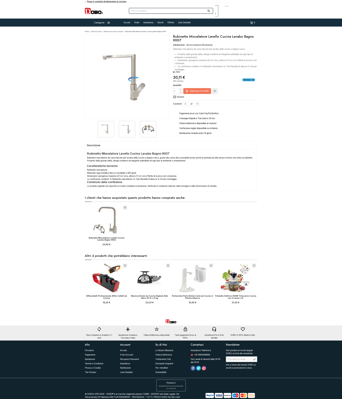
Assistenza (148, 22)
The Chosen (90, 372)
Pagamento (90, 354)
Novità (160, 22)
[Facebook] (193, 368)
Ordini (136, 22)
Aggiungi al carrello (197, 91)
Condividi (185, 104)
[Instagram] (204, 368)
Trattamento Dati (163, 359)
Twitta (191, 104)
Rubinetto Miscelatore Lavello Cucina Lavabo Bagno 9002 (106, 239)
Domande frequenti (164, 363)
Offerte (170, 22)
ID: (174, 72)
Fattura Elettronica (163, 354)
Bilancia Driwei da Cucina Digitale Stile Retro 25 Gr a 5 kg (149, 297)
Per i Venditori (161, 368)
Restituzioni (125, 368)
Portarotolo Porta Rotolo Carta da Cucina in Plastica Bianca (192, 297)
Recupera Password (129, 359)
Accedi (127, 22)
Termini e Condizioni (94, 363)
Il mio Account (126, 354)
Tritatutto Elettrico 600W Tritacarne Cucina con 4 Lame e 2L (235, 297)
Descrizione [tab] (93, 145)
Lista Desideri (184, 22)
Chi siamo (89, 350)
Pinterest (197, 104)
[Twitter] (198, 368)
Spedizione (90, 359)
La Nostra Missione (164, 350)
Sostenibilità (160, 372)
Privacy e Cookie (93, 368)
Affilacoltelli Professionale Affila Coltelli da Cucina (106, 297)
